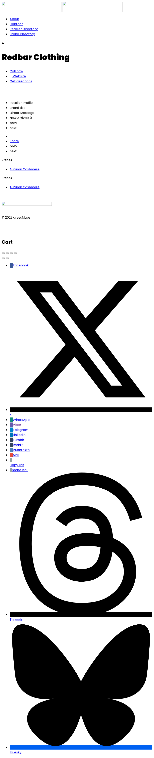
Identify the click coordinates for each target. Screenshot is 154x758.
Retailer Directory (24, 29)
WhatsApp (21, 419)
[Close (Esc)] (3, 253)
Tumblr (18, 440)
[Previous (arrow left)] (3, 258)
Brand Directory (22, 34)
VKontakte (21, 450)
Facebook (21, 265)
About (14, 19)
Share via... (20, 470)
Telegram (20, 430)
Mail (16, 455)
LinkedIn (19, 435)
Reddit (18, 445)
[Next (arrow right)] (7, 258)
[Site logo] (32, 10)
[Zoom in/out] (15, 253)
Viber (17, 424)
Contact (16, 24)
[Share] (7, 253)
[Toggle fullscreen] (11, 253)
